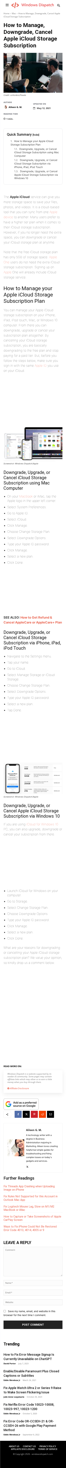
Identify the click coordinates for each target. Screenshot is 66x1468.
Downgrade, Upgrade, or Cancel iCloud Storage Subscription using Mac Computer (36, 152)
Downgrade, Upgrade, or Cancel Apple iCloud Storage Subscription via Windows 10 (36, 175)
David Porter (10, 1363)
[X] (26, 1114)
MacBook (26, 496)
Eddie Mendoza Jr (12, 1380)
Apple (7, 272)
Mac (14, 13)
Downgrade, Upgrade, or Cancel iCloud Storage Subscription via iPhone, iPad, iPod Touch (35, 163)
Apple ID (41, 365)
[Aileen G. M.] (6, 107)
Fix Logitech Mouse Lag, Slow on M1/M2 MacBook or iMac (29, 1208)
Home (7, 13)
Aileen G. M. (15, 107)
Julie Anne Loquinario (14, 1397)
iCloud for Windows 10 (42, 824)
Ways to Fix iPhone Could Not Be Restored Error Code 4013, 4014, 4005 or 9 (30, 1228)
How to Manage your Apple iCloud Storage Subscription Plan (32, 143)
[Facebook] (18, 1114)
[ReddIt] (42, 1114)
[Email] (50, 1114)
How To (36, 1065)
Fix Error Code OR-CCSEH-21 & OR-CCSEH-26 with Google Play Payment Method (30, 1425)
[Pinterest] (34, 1114)
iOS (45, 1065)
